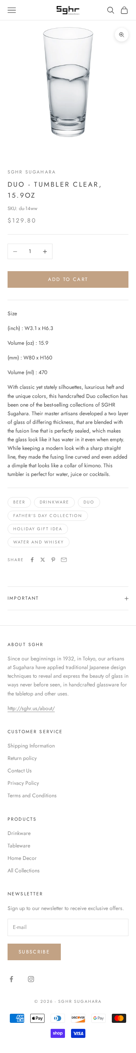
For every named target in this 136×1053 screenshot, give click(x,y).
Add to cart (68, 279)
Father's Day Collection (47, 516)
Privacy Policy (23, 783)
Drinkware (54, 502)
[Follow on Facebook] (11, 979)
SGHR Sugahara (32, 172)
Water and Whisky (38, 542)
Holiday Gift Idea (37, 529)
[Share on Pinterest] (53, 560)
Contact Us (20, 770)
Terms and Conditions (32, 795)
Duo (88, 502)
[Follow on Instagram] (31, 979)
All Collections (24, 870)
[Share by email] (64, 560)
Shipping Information (31, 745)
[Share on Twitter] (43, 560)
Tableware (19, 845)
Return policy (22, 758)
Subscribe (34, 951)
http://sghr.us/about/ (31, 708)
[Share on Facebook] (32, 560)
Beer (19, 502)
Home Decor (22, 858)
